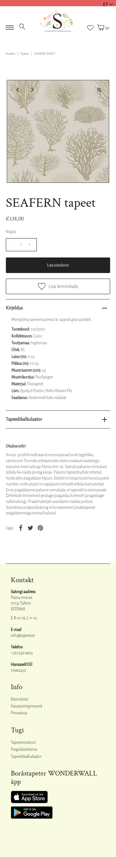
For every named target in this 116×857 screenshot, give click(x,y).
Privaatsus (19, 713)
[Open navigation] (10, 25)
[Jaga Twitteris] (30, 527)
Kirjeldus (14, 307)
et (105, 4)
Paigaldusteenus (24, 749)
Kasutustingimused (26, 706)
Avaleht (10, 53)
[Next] (32, 90)
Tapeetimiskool (23, 742)
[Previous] (17, 90)
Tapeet (24, 53)
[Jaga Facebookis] (20, 527)
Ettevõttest (19, 699)
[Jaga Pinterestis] (40, 527)
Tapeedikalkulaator (24, 419)
